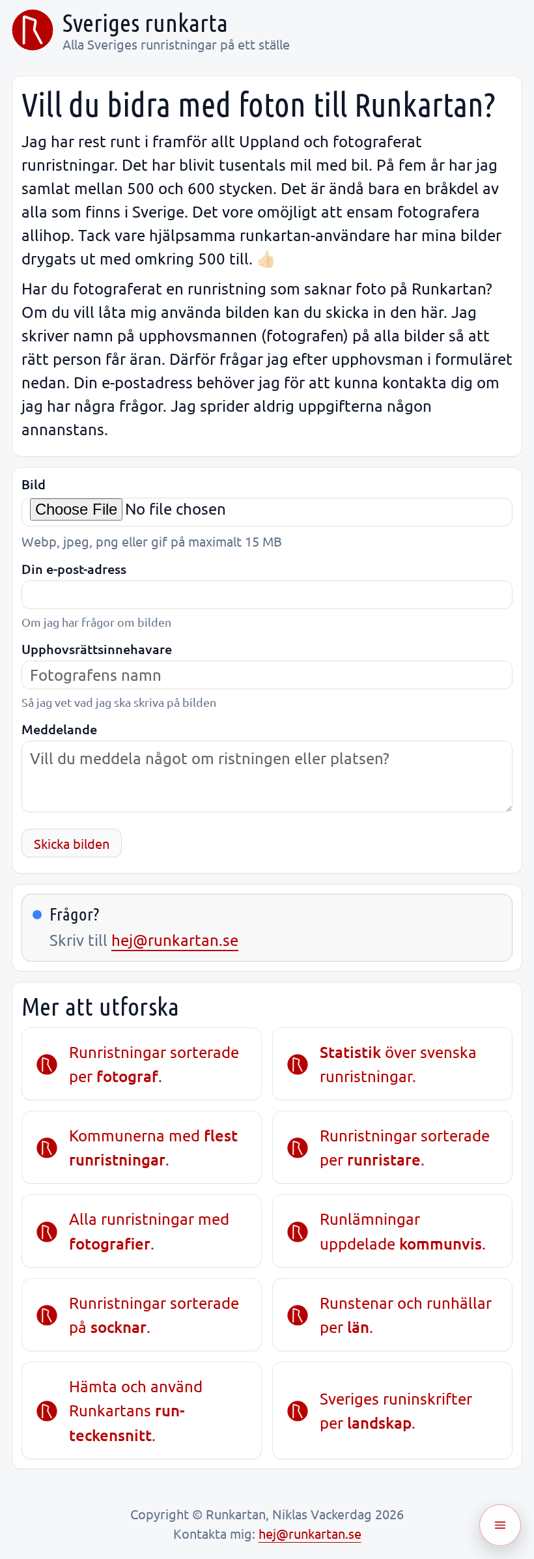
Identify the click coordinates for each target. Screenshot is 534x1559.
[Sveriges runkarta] (32, 30)
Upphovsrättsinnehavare (96, 649)
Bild (33, 484)
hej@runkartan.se (174, 939)
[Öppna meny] (500, 1525)
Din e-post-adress (73, 569)
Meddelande (59, 729)
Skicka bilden (71, 843)
